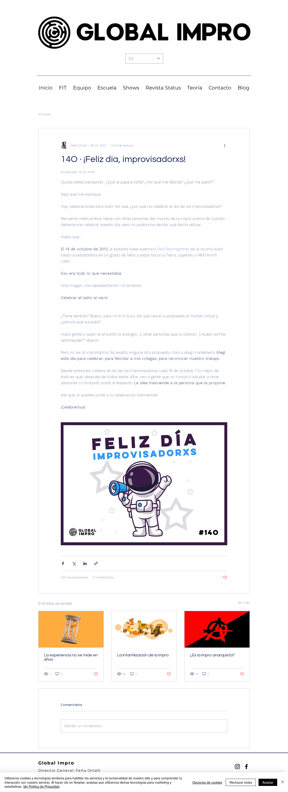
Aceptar (267, 782)
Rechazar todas (241, 782)
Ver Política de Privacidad (41, 786)
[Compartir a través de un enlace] (96, 563)
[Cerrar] (282, 782)
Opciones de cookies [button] (207, 782)
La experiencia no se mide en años (71, 657)
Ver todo (244, 602)
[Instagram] (237, 766)
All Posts (44, 114)
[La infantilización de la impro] (144, 629)
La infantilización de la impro (143, 655)
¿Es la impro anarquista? (212, 655)
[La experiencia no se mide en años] (71, 629)
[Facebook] (246, 766)
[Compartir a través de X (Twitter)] (74, 563)
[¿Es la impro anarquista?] (217, 629)
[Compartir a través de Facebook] (63, 563)
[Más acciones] (224, 145)
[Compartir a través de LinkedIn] (85, 563)
